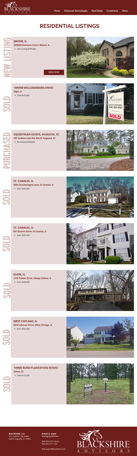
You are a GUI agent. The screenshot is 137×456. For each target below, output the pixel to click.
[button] (100, 57)
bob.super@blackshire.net (53, 449)
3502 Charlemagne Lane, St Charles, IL (33, 184)
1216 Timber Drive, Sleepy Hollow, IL (32, 278)
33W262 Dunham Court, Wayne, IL (32, 45)
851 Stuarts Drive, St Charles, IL (30, 231)
